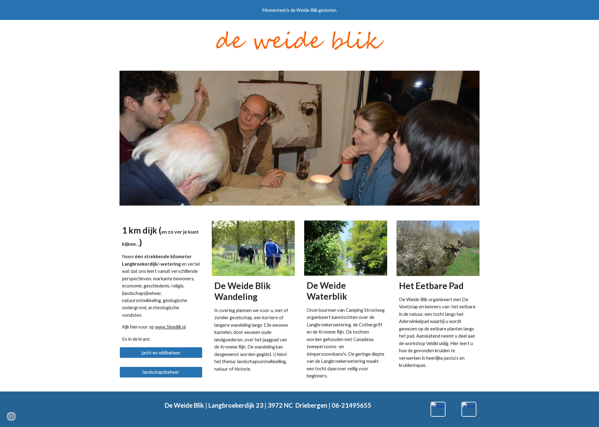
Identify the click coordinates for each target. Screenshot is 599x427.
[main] (160, 284)
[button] (11, 416)
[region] (299, 10)
